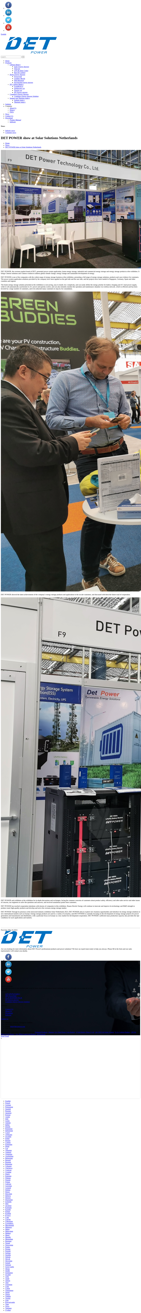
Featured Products (41, 1032)
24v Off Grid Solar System (104, 1032)
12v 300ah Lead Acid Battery (25, 1034)
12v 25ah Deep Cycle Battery (64, 1032)
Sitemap (51, 1032)
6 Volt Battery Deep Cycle (85, 1032)
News (7, 145)
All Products (41, 1034)
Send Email (5, 1036)
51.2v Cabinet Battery (122, 1032)
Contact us (4, 1019)
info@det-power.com (17, 1026)
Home (7, 143)
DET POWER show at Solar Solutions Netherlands (23, 147)
